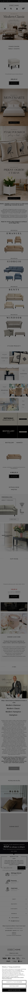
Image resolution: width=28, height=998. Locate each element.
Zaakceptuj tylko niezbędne (14, 982)
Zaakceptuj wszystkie (14, 990)
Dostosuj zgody (14, 986)
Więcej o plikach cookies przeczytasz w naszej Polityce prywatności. (13, 978)
